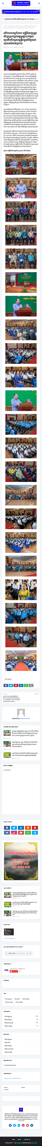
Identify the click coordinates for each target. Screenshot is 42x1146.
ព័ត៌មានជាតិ (17, 999)
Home (5, 26)
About (23, 1087)
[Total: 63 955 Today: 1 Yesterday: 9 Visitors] (9, 937)
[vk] (7, 833)
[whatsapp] (28, 833)
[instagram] (14, 833)
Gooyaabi (34, 1143)
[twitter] (14, 828)
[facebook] (7, 828)
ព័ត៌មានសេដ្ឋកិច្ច (19, 1002)
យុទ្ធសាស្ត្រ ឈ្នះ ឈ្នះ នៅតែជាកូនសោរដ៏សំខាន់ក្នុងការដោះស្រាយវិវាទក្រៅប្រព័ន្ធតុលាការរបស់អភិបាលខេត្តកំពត (25, 744)
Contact (6, 1089)
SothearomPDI (9, 47)
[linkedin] (21, 828)
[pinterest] (35, 828)
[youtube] (21, 833)
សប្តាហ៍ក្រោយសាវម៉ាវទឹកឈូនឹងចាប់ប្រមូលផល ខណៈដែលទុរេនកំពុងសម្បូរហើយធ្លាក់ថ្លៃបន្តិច (25, 754)
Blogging (19, 1143)
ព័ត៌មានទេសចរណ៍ (9, 1002)
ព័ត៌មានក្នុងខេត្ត (11, 26)
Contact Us (27, 1139)
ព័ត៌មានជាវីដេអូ (25, 999)
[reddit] (28, 828)
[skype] (35, 833)
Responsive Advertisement (12, 1078)
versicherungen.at (9, 938)
